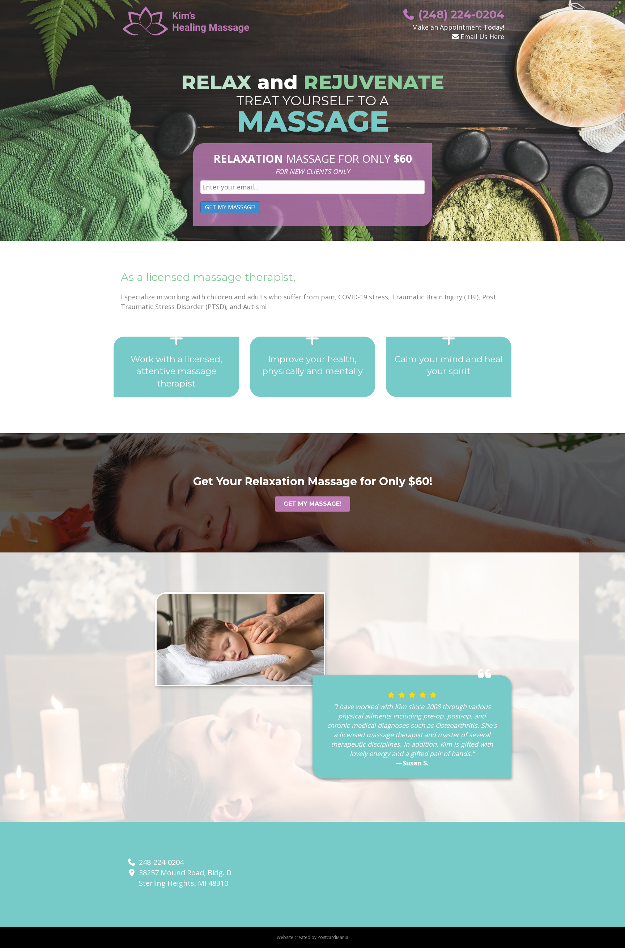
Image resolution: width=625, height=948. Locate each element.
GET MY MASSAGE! (230, 207)
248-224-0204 (161, 862)
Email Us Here (482, 36)
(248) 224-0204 (460, 14)
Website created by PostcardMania (312, 937)
